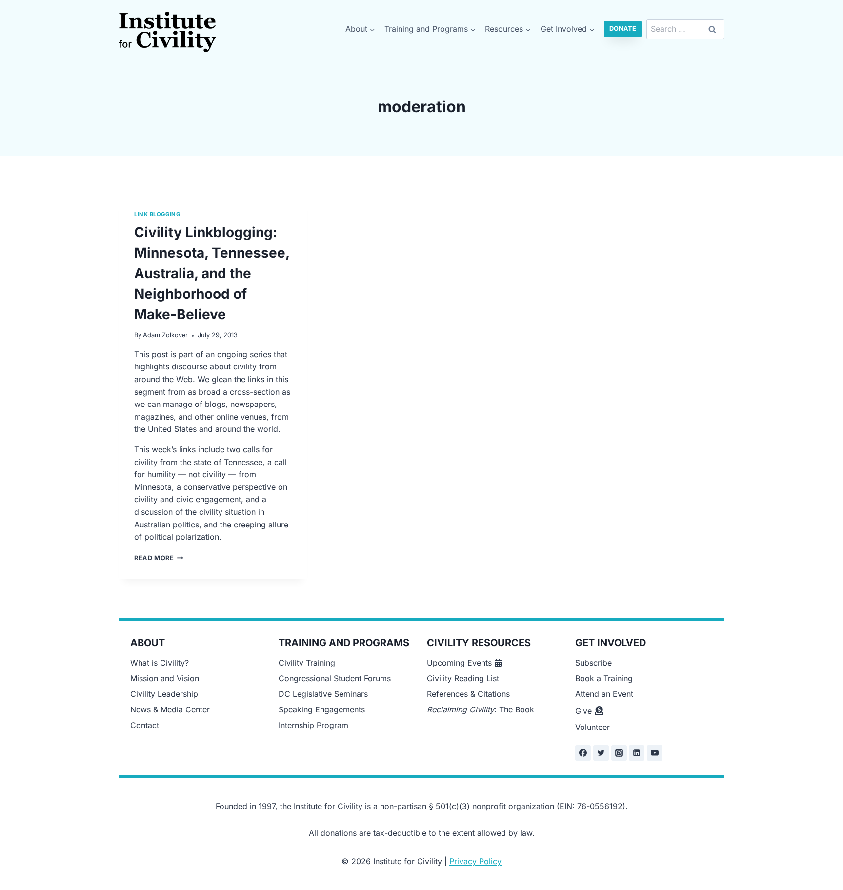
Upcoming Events (459, 663)
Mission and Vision (164, 678)
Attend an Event (604, 694)
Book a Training (604, 678)
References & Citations (468, 694)
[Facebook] (583, 753)
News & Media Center (170, 709)
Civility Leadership (164, 694)
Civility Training (307, 663)
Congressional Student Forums (335, 678)
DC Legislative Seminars (323, 694)
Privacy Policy (475, 861)
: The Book (480, 709)
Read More (158, 558)
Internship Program (313, 725)
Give (583, 711)
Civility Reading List (463, 678)
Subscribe (593, 663)
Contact (144, 725)
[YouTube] (654, 753)
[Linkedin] (636, 753)
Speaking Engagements (322, 709)
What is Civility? (159, 663)
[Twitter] (601, 753)
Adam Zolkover (165, 335)
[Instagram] (619, 753)
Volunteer (592, 727)
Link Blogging (157, 214)
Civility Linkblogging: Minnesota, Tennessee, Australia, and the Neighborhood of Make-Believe (211, 273)
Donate (622, 28)
